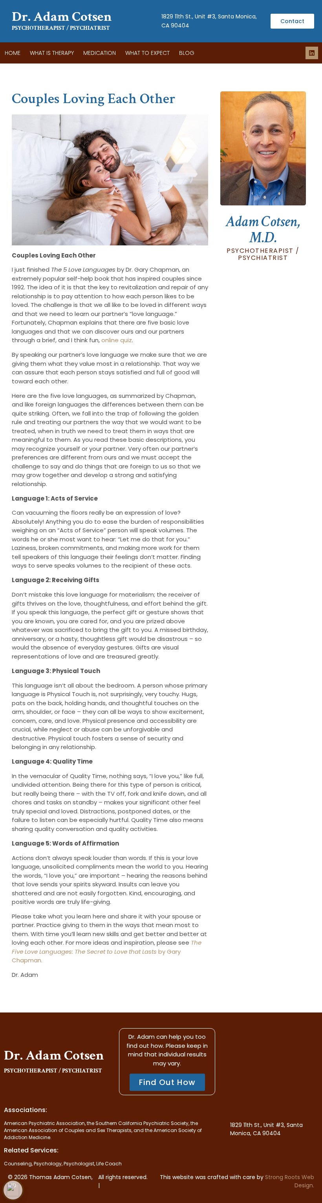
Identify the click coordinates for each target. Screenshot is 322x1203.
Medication (99, 53)
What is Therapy (52, 53)
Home (12, 53)
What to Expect (147, 53)
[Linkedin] (312, 53)
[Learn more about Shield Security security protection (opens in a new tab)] (13, 1190)
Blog (186, 53)
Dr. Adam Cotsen (62, 16)
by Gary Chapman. (106, 951)
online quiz (116, 340)
